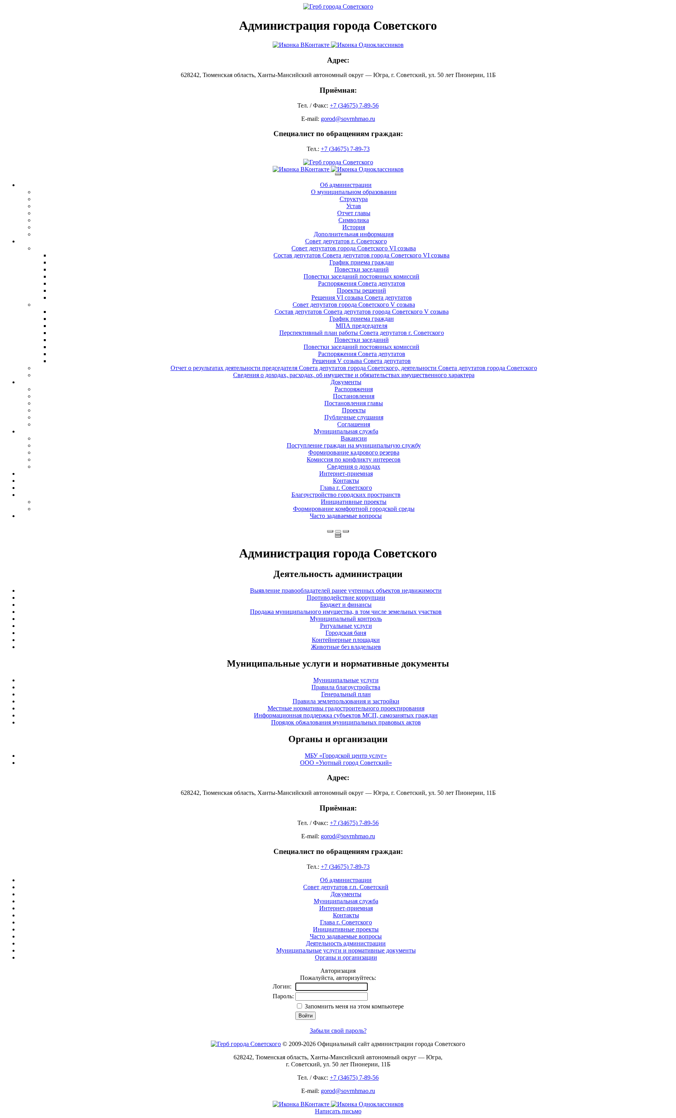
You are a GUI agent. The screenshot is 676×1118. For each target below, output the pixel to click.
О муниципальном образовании (354, 192)
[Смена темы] (346, 531)
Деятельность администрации (346, 943)
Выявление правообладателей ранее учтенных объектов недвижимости (346, 590)
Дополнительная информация (354, 234)
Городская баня (345, 632)
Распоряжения (353, 389)
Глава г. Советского (346, 487)
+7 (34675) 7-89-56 (354, 105)
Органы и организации (346, 957)
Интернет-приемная (346, 473)
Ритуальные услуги (346, 625)
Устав (353, 206)
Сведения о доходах (353, 466)
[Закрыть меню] (338, 534)
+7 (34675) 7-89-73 (345, 149)
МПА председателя (361, 325)
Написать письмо (338, 1111)
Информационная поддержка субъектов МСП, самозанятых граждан (346, 715)
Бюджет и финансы (346, 604)
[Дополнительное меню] (338, 174)
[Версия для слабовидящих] (338, 531)
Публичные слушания (353, 417)
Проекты (354, 410)
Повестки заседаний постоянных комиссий (361, 276)
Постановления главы (353, 403)
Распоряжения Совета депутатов (361, 283)
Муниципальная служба (346, 431)
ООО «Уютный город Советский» (346, 762)
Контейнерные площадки (346, 639)
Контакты (346, 480)
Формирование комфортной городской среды (354, 508)
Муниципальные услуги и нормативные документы (346, 950)
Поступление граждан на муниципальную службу (354, 445)
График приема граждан (361, 262)
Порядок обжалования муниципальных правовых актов (346, 722)
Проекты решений (361, 290)
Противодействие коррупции (346, 597)
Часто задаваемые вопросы (346, 515)
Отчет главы (353, 213)
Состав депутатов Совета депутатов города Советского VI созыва (361, 255)
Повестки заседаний (361, 269)
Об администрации (346, 185)
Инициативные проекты (354, 501)
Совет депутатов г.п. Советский (345, 887)
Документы (346, 382)
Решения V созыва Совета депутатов (361, 361)
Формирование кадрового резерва (353, 452)
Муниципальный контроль (346, 618)
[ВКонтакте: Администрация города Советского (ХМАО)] (338, 44)
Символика (353, 220)
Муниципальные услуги (346, 680)
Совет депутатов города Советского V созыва (354, 304)
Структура (354, 199)
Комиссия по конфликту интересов (354, 459)
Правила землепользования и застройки (346, 701)
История (353, 227)
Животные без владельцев (346, 646)
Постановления (353, 396)
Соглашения (353, 424)
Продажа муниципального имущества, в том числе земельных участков (346, 611)
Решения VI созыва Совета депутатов (361, 297)
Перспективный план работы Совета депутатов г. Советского (361, 332)
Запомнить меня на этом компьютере (353, 1006)
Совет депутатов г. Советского (346, 241)
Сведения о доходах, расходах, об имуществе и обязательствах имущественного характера (354, 375)
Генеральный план (346, 694)
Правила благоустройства (345, 687)
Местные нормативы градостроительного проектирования (346, 708)
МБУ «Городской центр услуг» (346, 755)
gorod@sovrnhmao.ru (348, 118)
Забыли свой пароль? (338, 1030)
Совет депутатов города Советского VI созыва (353, 248)
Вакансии (354, 438)
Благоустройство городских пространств (346, 494)
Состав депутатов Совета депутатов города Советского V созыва (362, 311)
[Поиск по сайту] (330, 531)
